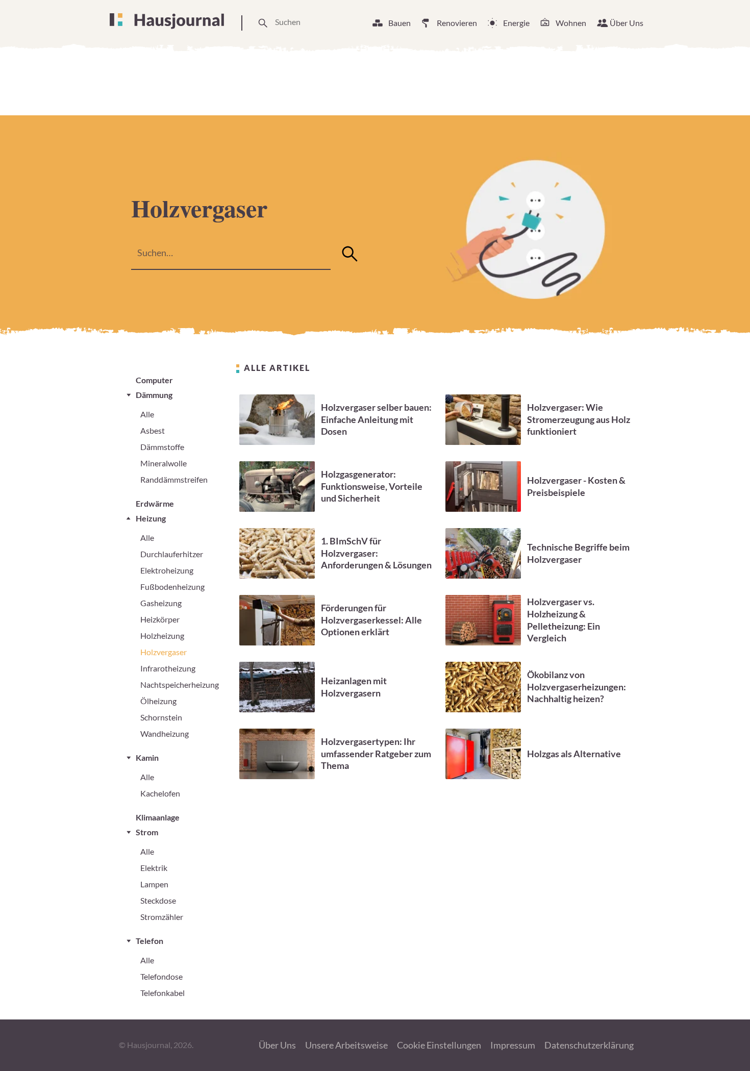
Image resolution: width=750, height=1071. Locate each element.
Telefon (149, 940)
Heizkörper (160, 619)
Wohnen (571, 23)
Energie (516, 23)
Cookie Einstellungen (439, 1045)
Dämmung (154, 395)
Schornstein (161, 717)
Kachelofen (160, 793)
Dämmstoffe (162, 447)
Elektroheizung (166, 570)
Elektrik (153, 868)
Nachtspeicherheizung (179, 684)
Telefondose (161, 976)
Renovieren (457, 23)
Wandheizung (164, 733)
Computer (154, 380)
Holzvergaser (163, 652)
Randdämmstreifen (174, 479)
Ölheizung (158, 701)
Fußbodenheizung (172, 586)
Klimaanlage (158, 817)
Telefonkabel (162, 993)
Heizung (151, 518)
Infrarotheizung (167, 668)
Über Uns (626, 23)
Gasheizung (161, 603)
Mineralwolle (163, 463)
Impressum (512, 1045)
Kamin (147, 757)
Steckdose (158, 900)
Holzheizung (162, 635)
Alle (147, 414)
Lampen (154, 884)
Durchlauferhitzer (171, 554)
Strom (147, 832)
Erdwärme (155, 503)
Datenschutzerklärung (589, 1045)
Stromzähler (161, 916)
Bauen (399, 23)
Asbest (152, 430)
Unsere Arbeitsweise (346, 1045)
